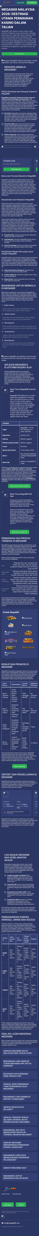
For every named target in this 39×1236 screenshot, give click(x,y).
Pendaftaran (32, 2)
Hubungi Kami (16, 1194)
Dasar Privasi (6, 1194)
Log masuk (20, 2)
